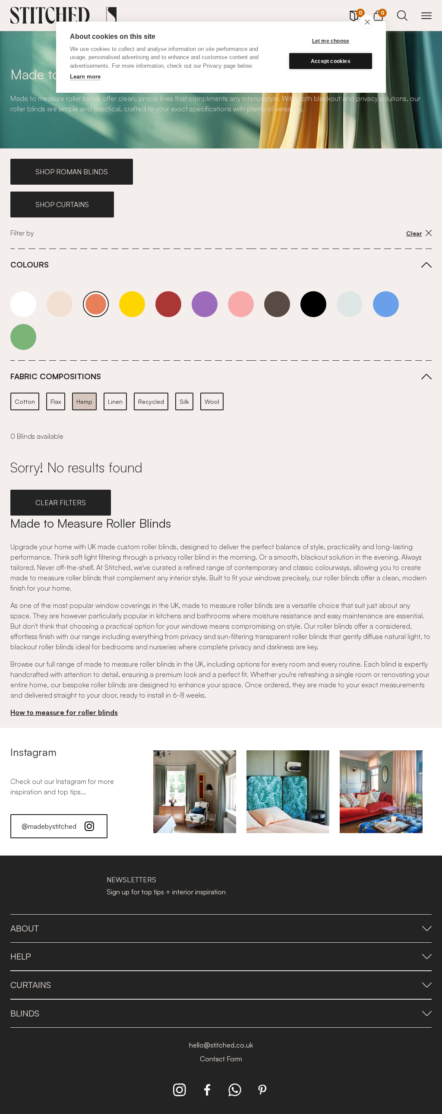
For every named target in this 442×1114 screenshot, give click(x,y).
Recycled (151, 401)
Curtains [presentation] (30, 984)
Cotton (25, 401)
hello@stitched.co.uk (221, 1045)
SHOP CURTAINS (62, 204)
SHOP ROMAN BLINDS (71, 171)
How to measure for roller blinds (64, 712)
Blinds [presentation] (24, 1013)
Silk (184, 401)
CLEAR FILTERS (60, 502)
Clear (414, 233)
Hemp (84, 401)
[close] (367, 21)
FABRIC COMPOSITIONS (55, 376)
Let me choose (331, 41)
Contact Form (221, 1058)
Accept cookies (330, 61)
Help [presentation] (20, 956)
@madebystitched (49, 826)
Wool (212, 401)
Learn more (85, 76)
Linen (115, 401)
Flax (56, 401)
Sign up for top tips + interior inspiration (166, 891)
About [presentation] (24, 928)
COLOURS (29, 264)
